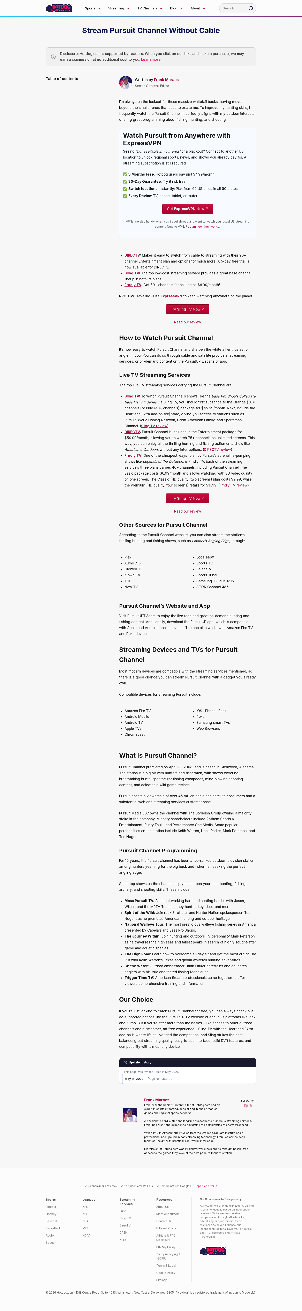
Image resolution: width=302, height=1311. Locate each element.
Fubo (123, 1211)
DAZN (123, 1232)
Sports (90, 8)
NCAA (86, 1235)
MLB (85, 1228)
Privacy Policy (165, 1247)
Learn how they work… (204, 226)
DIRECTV (132, 255)
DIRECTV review (217, 450)
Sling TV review (154, 426)
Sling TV (131, 273)
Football (51, 1206)
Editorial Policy (166, 1228)
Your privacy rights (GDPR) (169, 1256)
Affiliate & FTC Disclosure (165, 1237)
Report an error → (206, 1186)
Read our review (187, 322)
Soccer (51, 1242)
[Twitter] (251, 1105)
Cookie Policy (165, 1272)
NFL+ (123, 1239)
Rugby (50, 1235)
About (195, 8)
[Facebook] (245, 1105)
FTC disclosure (214, 1232)
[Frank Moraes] (131, 1115)
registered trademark (209, 1292)
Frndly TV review (234, 485)
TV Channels (147, 8)
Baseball (51, 1221)
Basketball (53, 1228)
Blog (173, 8)
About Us (162, 1206)
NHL (85, 1214)
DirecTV (125, 1225)
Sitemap (161, 1280)
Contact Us (163, 1221)
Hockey (51, 1214)
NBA (85, 1221)
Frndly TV (132, 285)
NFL (85, 1206)
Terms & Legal (166, 1265)
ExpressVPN (171, 296)
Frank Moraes (166, 80)
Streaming (116, 8)
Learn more (151, 59)
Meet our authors (168, 1214)
